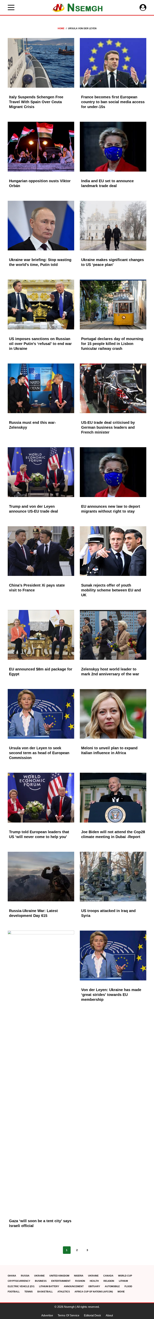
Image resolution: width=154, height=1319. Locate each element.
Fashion (80, 1281)
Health (94, 1281)
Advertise (47, 1315)
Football (14, 1291)
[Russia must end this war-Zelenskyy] (41, 388)
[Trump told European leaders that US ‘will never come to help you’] (41, 798)
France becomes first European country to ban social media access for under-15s (113, 102)
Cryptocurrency (19, 1281)
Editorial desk (92, 1315)
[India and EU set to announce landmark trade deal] (113, 147)
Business (41, 1281)
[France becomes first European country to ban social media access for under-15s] (113, 63)
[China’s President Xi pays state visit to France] (41, 551)
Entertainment (60, 1281)
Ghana (12, 1275)
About (109, 1315)
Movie (121, 1291)
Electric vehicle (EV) (21, 1286)
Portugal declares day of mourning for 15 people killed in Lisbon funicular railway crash (112, 344)
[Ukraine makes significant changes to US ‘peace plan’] (113, 226)
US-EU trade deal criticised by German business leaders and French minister (108, 427)
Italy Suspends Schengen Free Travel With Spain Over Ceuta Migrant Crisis (36, 102)
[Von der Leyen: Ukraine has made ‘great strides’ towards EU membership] (113, 955)
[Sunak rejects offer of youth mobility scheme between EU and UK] (113, 551)
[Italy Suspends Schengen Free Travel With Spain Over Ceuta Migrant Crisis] (41, 63)
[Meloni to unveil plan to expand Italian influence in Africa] (113, 714)
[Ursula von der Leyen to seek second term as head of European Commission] (41, 714)
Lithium (123, 1281)
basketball (45, 1291)
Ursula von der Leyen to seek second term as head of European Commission (39, 753)
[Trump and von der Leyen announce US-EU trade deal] (41, 472)
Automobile (112, 1286)
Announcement (74, 1286)
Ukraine (39, 1275)
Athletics (63, 1291)
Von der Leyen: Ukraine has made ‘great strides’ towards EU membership (111, 995)
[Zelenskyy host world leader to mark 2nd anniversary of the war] (113, 635)
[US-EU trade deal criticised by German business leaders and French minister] (113, 388)
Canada (108, 1275)
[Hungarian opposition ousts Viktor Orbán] (41, 147)
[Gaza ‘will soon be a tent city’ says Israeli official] (41, 1071)
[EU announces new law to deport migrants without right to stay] (113, 472)
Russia (25, 1275)
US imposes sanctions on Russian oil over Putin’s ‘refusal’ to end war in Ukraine (40, 344)
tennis (28, 1291)
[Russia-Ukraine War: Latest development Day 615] (41, 877)
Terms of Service (68, 1315)
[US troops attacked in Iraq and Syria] (113, 877)
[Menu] (11, 7)
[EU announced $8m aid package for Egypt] (41, 635)
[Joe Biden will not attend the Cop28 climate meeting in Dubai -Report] (113, 798)
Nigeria (78, 1275)
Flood (128, 1286)
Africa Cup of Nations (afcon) (94, 1291)
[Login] (143, 7)
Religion (108, 1281)
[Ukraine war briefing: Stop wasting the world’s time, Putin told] (41, 226)
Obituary (94, 1286)
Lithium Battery (49, 1286)
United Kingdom (59, 1275)
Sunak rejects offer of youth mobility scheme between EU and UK (111, 590)
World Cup (125, 1275)
